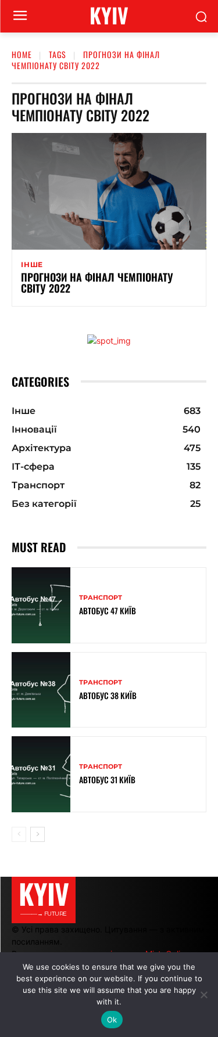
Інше (32, 264)
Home (22, 54)
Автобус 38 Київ (108, 695)
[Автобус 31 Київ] (41, 774)
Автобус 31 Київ (107, 779)
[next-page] (37, 834)
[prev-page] (19, 834)
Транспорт (100, 598)
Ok (112, 1019)
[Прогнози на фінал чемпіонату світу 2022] (109, 191)
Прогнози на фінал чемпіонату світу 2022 (97, 282)
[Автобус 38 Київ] (41, 690)
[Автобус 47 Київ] (41, 605)
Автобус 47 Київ (107, 610)
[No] (203, 994)
